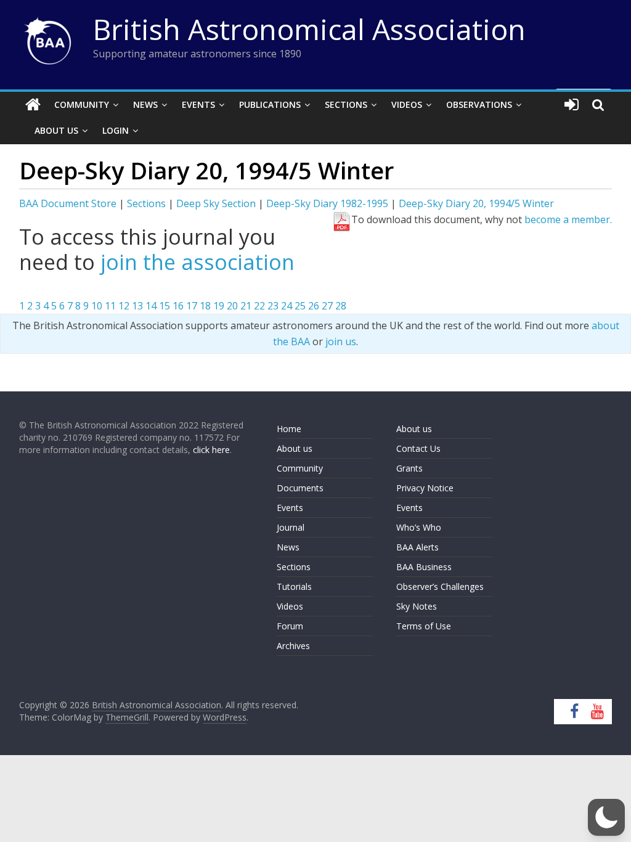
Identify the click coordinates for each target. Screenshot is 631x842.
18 (205, 306)
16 (178, 306)
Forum (290, 626)
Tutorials (294, 586)
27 (327, 306)
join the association (197, 262)
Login (115, 130)
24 (286, 306)
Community (81, 104)
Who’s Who (418, 527)
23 (273, 306)
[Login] (571, 105)
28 (340, 306)
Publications (270, 104)
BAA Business (424, 567)
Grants (409, 468)
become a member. (568, 219)
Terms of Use (423, 626)
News (145, 104)
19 (218, 306)
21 (245, 306)
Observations (479, 104)
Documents (300, 488)
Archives (293, 646)
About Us (56, 130)
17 (191, 306)
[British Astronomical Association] (33, 105)
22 (259, 306)
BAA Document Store (67, 203)
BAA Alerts (417, 547)
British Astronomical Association (309, 29)
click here (211, 450)
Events (198, 104)
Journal (290, 527)
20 (232, 306)
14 (151, 306)
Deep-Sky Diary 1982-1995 (327, 203)
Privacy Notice (425, 488)
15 (164, 306)
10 (96, 306)
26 (313, 306)
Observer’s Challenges (440, 586)
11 (110, 306)
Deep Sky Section (216, 203)
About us (294, 448)
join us (340, 341)
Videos (406, 104)
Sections (346, 104)
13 (137, 306)
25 (300, 306)
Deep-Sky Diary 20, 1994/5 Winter (476, 203)
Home (289, 429)
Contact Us (418, 448)
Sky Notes (416, 606)
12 (123, 306)
